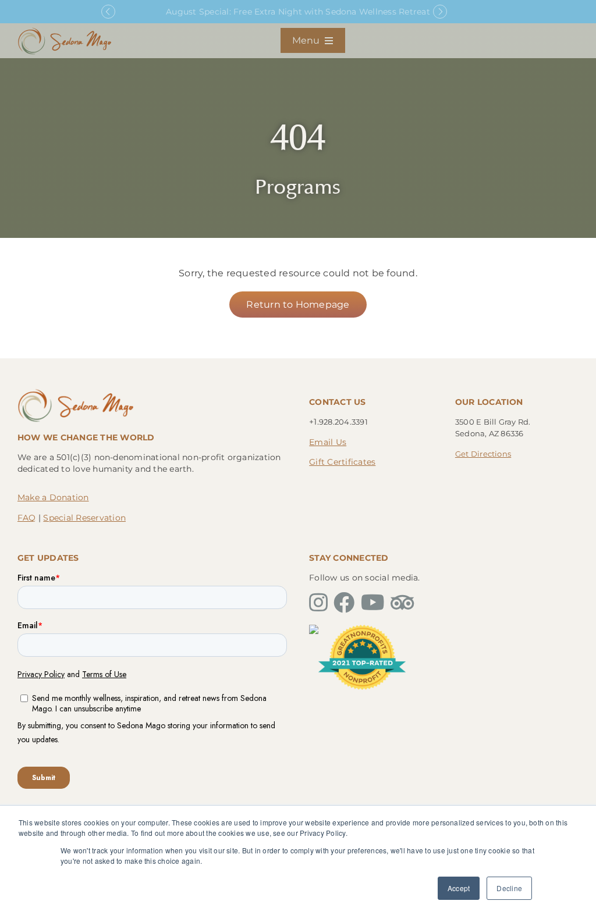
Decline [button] (509, 888)
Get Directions (483, 453)
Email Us (327, 442)
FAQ (26, 517)
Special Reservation (84, 517)
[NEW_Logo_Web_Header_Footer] (64, 30)
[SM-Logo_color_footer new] (75, 391)
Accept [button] (459, 888)
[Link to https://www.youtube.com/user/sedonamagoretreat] (373, 602)
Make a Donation (53, 497)
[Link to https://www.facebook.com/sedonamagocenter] (344, 602)
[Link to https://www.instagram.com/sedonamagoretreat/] (318, 602)
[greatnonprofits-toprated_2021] (362, 629)
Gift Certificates (342, 462)
